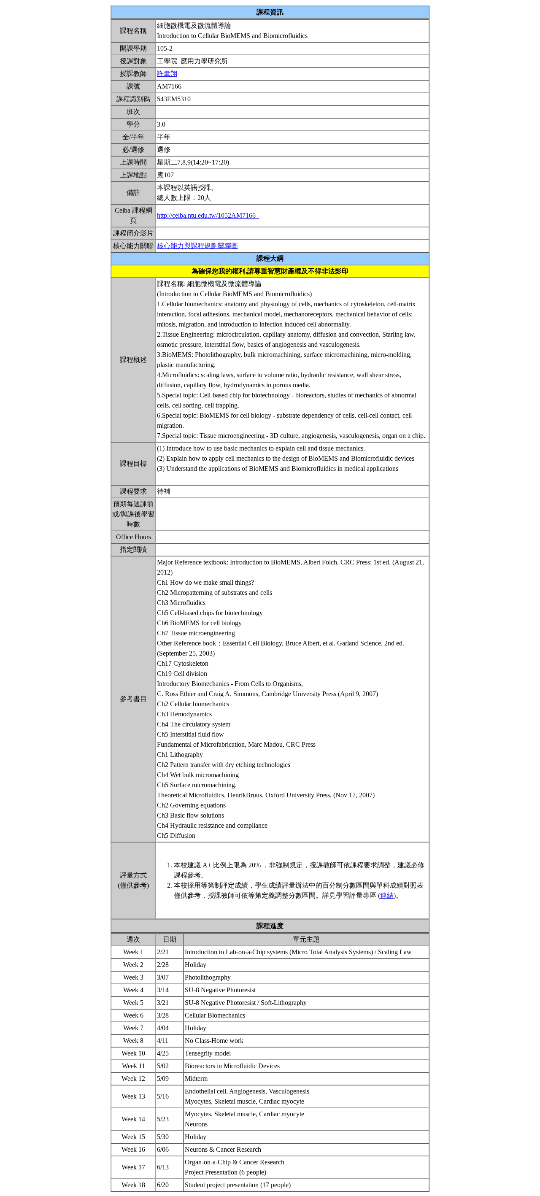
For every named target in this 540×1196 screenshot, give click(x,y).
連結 (387, 895)
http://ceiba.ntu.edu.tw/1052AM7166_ (208, 215)
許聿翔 (167, 73)
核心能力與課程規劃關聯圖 (197, 245)
